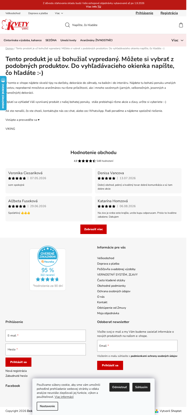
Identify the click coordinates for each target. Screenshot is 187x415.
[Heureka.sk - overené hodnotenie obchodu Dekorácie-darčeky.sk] (47, 268)
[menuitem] (22, 40)
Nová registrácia (16, 371)
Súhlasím (141, 387)
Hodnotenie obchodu (93, 152)
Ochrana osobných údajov (113, 291)
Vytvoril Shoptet (171, 411)
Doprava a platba (38, 13)
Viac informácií (64, 397)
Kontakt (102, 302)
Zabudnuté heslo (16, 376)
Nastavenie (47, 406)
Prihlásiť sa (18, 362)
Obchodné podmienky (111, 286)
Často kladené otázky (111, 280)
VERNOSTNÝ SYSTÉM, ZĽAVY (117, 275)
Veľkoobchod (12, 13)
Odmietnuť (119, 387)
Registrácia (169, 13)
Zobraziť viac (93, 229)
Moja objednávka (108, 313)
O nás (101, 297)
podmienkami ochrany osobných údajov (154, 356)
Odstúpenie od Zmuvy (111, 308)
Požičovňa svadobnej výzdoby (116, 269)
